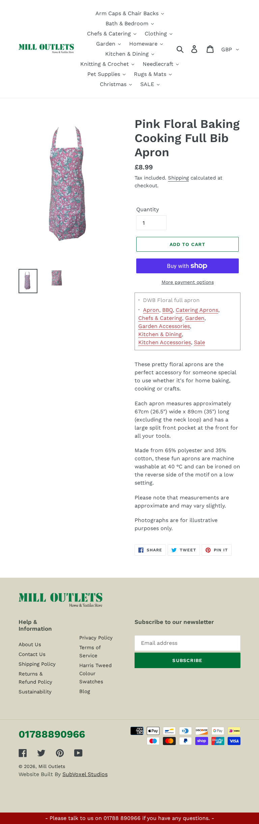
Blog (84, 691)
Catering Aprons (197, 310)
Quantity (147, 209)
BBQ (167, 310)
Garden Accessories (164, 326)
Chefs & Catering (160, 318)
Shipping (178, 178)
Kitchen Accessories (164, 342)
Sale (199, 342)
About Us (30, 644)
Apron (151, 310)
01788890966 (52, 734)
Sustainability (35, 692)
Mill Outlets (51, 766)
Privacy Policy (96, 638)
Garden (194, 318)
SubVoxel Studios (85, 774)
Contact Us (32, 654)
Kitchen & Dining (160, 334)
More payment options (188, 282)
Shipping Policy (37, 664)
